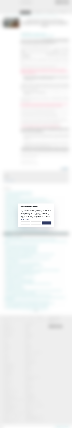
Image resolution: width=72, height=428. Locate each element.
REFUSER (36, 223)
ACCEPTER (46, 223)
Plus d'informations (25, 219)
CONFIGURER (25, 223)
